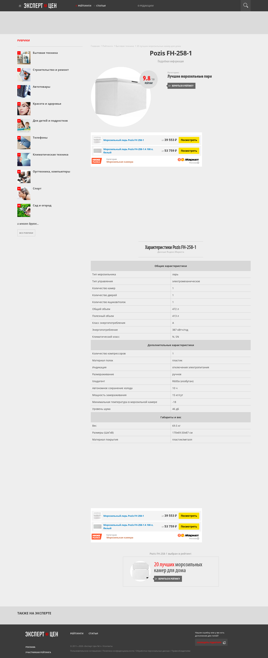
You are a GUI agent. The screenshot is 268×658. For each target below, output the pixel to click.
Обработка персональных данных (153, 650)
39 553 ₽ (169, 140)
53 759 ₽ (169, 150)
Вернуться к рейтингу (180, 86)
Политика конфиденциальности (118, 650)
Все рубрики (26, 233)
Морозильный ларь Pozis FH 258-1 (123, 140)
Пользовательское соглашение (85, 650)
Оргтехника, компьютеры (51, 171)
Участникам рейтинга (38, 652)
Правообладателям (181, 650)
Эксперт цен (40, 6)
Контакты (107, 646)
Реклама (30, 647)
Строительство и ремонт (51, 69)
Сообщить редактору (209, 642)
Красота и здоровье (47, 103)
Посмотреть (189, 140)
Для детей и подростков (50, 120)
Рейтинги (84, 5)
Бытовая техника (45, 53)
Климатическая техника (50, 154)
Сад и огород (42, 205)
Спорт (37, 188)
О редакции (146, 5)
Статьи (101, 5)
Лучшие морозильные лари (190, 76)
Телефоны (40, 137)
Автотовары (41, 86)
